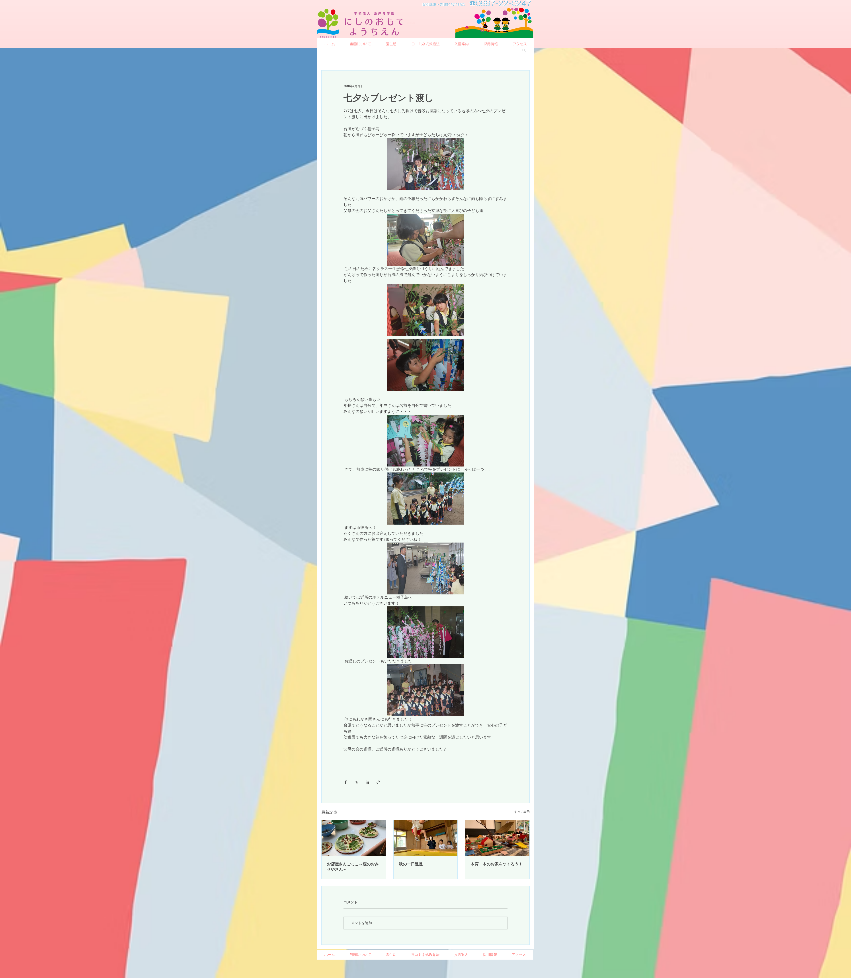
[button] (524, 50)
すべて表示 (522, 812)
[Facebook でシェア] (346, 782)
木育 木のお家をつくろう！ (497, 864)
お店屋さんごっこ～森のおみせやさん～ (353, 867)
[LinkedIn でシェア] (367, 782)
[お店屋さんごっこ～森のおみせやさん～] (354, 838)
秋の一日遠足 (411, 864)
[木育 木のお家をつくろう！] (497, 838)
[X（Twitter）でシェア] (356, 782)
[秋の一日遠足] (426, 838)
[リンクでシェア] (378, 782)
